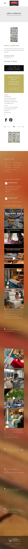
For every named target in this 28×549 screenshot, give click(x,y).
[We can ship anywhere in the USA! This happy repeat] (14, 438)
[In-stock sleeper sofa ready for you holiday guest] (14, 338)
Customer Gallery (17, 165)
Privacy (15, 169)
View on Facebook (8, 194)
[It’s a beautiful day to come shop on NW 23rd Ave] (14, 398)
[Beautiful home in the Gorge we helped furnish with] (14, 378)
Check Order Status (18, 162)
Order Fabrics (8, 169)
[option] (14, 34)
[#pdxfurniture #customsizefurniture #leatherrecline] (14, 258)
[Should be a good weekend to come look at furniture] (14, 498)
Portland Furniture (10, 15)
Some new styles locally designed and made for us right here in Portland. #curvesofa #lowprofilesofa (13, 188)
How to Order (8, 167)
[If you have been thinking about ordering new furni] (14, 518)
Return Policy (8, 171)
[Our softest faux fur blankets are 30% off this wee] (14, 238)
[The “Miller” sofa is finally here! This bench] (14, 418)
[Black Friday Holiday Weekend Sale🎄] (14, 358)
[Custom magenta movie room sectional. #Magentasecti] (14, 478)
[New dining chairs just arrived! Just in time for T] (14, 458)
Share (13, 194)
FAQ (6, 162)
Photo (8, 191)
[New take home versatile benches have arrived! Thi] (14, 278)
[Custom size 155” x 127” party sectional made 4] (14, 318)
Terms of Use (17, 167)
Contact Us (7, 165)
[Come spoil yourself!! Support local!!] (14, 218)
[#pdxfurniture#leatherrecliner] (14, 298)
